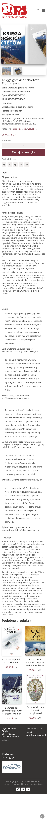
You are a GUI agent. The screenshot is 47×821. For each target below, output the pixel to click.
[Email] (21, 164)
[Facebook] (4, 164)
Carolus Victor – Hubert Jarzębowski (35, 710)
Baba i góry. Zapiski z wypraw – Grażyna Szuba (35, 662)
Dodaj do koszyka (23, 152)
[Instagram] (23, 789)
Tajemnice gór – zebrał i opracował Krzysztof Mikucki (12, 710)
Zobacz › (6, 740)
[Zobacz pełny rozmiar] (5, 28)
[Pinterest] (15, 164)
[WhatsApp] (26, 164)
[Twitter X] (10, 164)
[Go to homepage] (14, 10)
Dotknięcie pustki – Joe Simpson (11, 661)
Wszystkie (32, 129)
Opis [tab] (4, 172)
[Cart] (38, 10)
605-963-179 (35, 728)
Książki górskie (19, 129)
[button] (43, 10)
